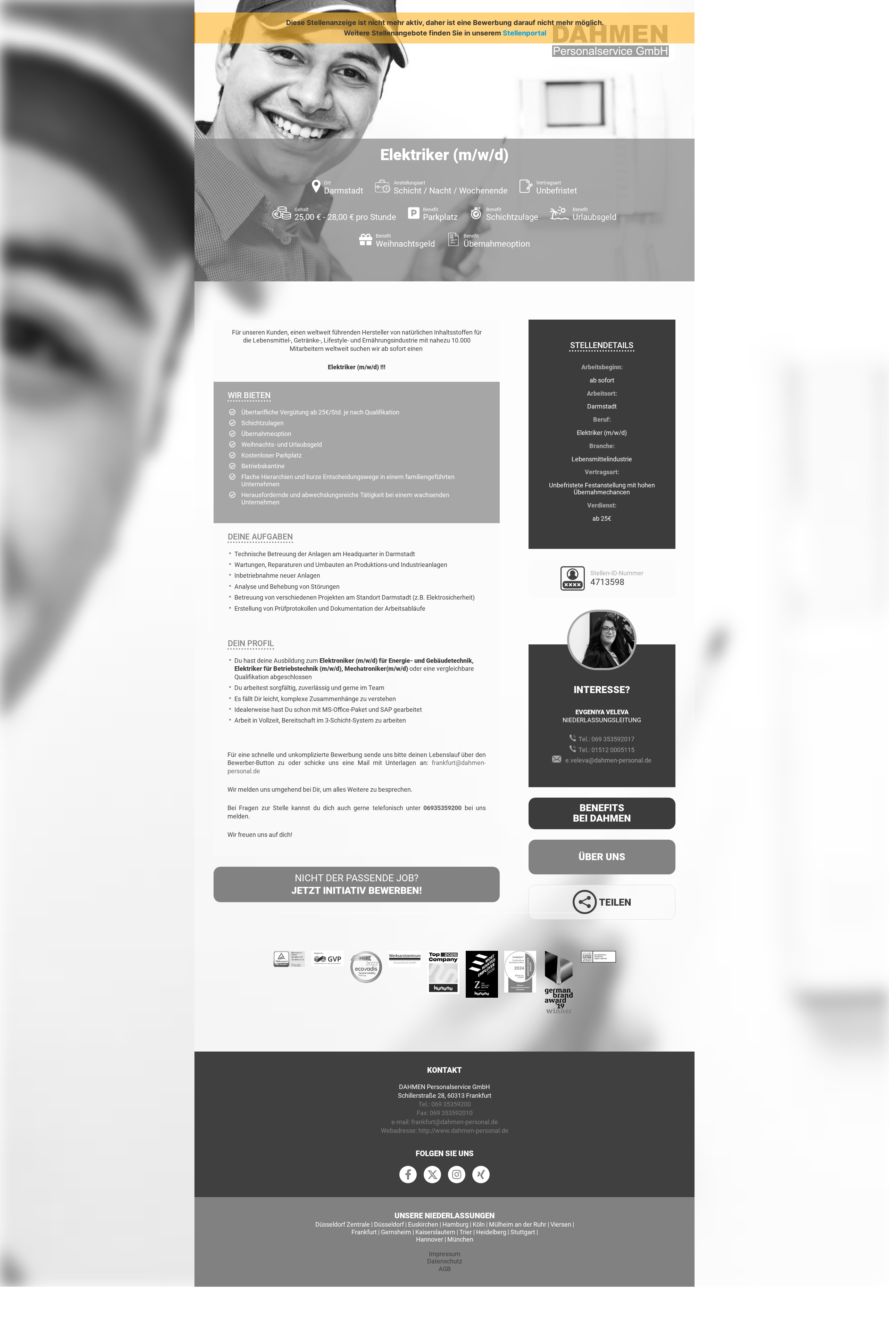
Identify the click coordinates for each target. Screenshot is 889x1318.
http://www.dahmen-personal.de (463, 1130)
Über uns (602, 857)
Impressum (444, 1254)
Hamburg (455, 1224)
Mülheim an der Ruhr (517, 1224)
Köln (479, 1224)
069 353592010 (451, 1113)
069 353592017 (612, 739)
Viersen (560, 1224)
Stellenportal (524, 33)
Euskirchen (423, 1224)
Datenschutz (444, 1261)
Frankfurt (364, 1232)
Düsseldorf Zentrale (342, 1224)
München (460, 1239)
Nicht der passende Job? (356, 884)
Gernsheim (396, 1232)
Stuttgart (522, 1232)
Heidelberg (491, 1232)
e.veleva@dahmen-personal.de (608, 760)
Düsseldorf (389, 1224)
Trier (465, 1232)
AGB (445, 1268)
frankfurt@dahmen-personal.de (454, 1122)
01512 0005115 (612, 749)
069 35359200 (451, 1104)
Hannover (429, 1239)
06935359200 (442, 808)
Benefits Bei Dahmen (602, 813)
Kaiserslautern (435, 1232)
